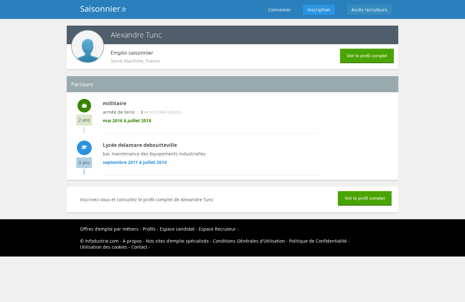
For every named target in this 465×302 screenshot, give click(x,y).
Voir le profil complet (367, 55)
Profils (149, 229)
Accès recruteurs (369, 10)
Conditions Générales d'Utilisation (249, 241)
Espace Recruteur (217, 229)
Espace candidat (177, 229)
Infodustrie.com (102, 241)
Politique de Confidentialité (318, 241)
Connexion (279, 10)
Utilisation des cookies (103, 247)
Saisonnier (103, 8)
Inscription (318, 10)
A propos (132, 241)
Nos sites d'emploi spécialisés (177, 241)
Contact (139, 247)
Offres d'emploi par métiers (109, 229)
